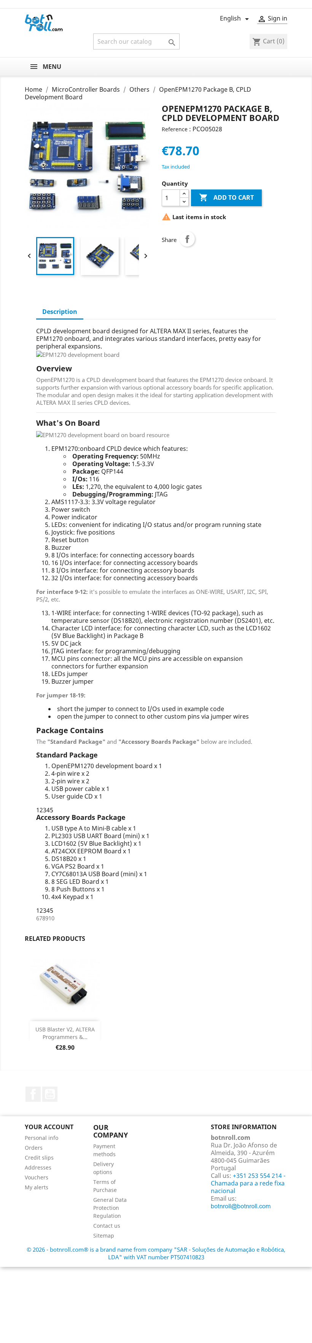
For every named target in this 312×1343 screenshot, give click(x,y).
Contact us (106, 1225)
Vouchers (36, 1177)
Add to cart (226, 197)
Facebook (33, 1094)
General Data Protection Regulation (110, 1207)
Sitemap (103, 1235)
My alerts (36, 1187)
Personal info (41, 1137)
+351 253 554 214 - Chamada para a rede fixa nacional (248, 1183)
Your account (49, 1127)
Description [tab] (59, 311)
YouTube (49, 1094)
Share (187, 239)
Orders (34, 1147)
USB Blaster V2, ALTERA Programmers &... (65, 1033)
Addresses (38, 1167)
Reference (175, 129)
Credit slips (39, 1157)
